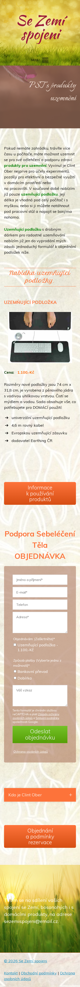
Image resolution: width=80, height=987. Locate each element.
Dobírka (24, 678)
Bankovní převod (32, 671)
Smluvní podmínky (47, 718)
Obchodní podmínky (39, 973)
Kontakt (11, 973)
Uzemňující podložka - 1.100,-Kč (37, 647)
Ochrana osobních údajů (30, 752)
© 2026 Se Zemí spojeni (25, 960)
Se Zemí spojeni (40, 27)
